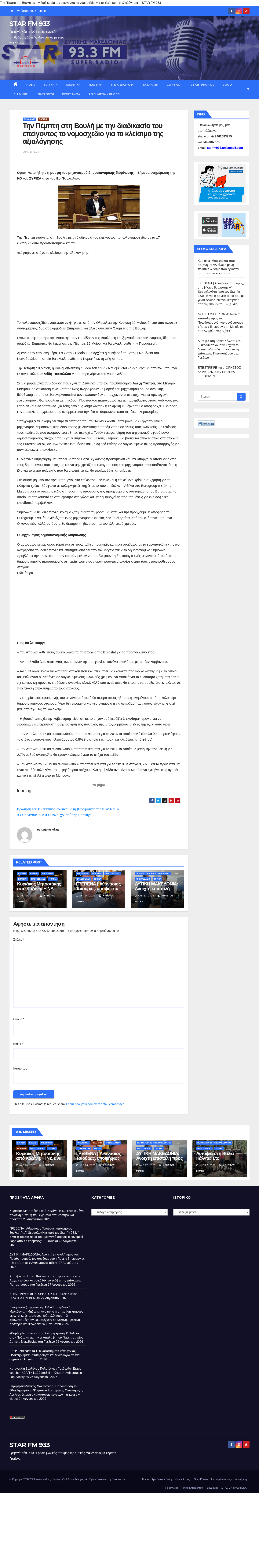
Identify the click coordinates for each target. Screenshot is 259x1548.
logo (227, 84)
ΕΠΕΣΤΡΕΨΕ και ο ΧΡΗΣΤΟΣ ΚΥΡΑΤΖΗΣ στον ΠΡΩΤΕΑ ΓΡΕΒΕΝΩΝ (219, 372)
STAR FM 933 (29, 24)
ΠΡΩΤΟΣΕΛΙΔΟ (38, 879)
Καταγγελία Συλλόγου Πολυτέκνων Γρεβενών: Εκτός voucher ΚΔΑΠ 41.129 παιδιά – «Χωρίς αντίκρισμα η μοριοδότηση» (45, 1373)
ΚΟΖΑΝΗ (34, 873)
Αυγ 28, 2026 (28, 895)
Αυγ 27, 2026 (146, 895)
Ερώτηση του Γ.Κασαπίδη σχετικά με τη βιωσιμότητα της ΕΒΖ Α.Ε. (67, 809)
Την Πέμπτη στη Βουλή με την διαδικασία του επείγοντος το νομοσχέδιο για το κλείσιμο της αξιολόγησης (93, 133)
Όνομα (18, 1019)
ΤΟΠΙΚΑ (50, 84)
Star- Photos (202, 84)
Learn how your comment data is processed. (95, 1104)
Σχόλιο (18, 939)
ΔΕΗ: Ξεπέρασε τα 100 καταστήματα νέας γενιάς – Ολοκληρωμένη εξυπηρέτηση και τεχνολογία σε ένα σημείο (44, 1355)
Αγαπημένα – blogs (104, 94)
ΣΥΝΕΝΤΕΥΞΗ (83, 879)
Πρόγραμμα (71, 94)
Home (30, 84)
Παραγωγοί (46, 94)
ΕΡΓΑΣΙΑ (22, 873)
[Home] (15, 84)
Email (18, 1043)
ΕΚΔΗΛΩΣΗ (150, 84)
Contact (174, 84)
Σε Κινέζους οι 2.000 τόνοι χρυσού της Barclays (55, 815)
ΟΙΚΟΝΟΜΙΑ (29, 119)
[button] (248, 89)
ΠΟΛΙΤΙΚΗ (95, 84)
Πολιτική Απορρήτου (192, 1487)
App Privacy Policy (162, 1479)
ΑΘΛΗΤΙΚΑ (73, 84)
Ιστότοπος (20, 1068)
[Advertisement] (49, 287)
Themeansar (119, 1479)
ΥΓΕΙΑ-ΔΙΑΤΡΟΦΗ (123, 84)
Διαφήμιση (22, 94)
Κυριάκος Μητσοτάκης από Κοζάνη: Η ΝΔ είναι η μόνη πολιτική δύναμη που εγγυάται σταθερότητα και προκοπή (46, 1215)
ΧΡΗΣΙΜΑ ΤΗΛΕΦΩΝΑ (234, 1487)
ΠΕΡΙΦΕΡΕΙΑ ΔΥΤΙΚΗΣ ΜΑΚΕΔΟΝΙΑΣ (153, 873)
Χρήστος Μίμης (50, 829)
